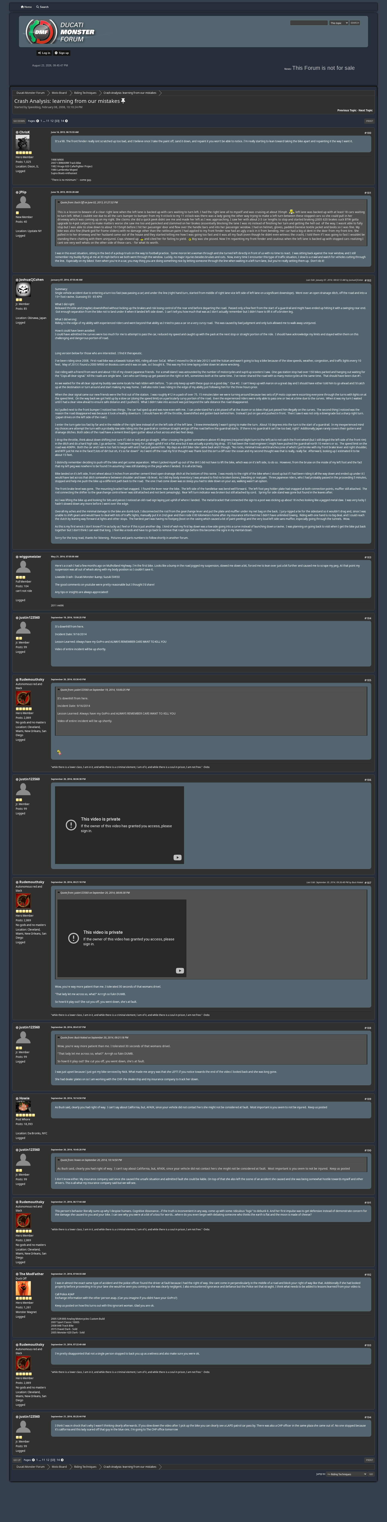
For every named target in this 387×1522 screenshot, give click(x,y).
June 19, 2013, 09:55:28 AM (65, 191)
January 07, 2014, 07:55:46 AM (66, 279)
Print (369, 120)
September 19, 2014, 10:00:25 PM (68, 617)
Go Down (19, 120)
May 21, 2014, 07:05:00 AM (64, 556)
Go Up (17, 1459)
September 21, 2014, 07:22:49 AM (68, 1344)
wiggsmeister (30, 556)
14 (62, 121)
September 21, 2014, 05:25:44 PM (68, 1416)
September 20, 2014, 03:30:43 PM (68, 679)
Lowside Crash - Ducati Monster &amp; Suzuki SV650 (87, 577)
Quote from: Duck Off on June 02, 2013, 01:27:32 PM (89, 202)
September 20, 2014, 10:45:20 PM (68, 1149)
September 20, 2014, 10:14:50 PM (68, 1098)
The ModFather (31, 1274)
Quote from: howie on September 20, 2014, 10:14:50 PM (91, 1160)
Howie (24, 1098)
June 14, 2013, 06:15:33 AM (65, 132)
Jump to (320, 1474)
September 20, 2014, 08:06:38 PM (68, 778)
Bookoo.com (117, 364)
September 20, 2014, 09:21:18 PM (68, 882)
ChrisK (24, 132)
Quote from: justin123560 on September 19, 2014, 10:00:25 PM (95, 690)
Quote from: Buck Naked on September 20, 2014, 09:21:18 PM (94, 1037)
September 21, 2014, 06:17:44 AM (68, 1201)
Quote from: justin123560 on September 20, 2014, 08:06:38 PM (95, 892)
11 (47, 121)
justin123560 (29, 617)
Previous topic (347, 110)
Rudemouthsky (31, 679)
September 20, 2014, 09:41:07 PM (68, 1027)
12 (52, 121)
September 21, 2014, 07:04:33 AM (68, 1273)
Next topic (366, 110)
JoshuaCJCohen (31, 279)
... (44, 121)
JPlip (22, 192)
